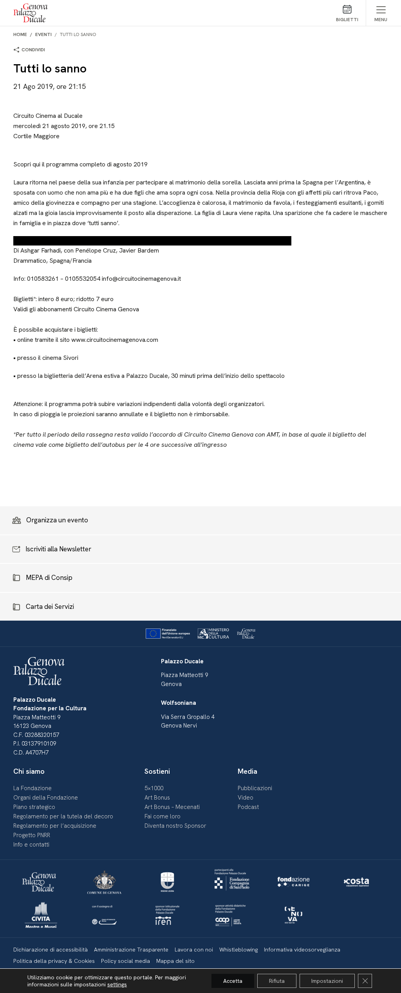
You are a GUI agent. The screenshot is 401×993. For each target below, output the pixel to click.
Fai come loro (163, 816)
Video (245, 798)
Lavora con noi (194, 949)
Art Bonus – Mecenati (172, 807)
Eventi (43, 34)
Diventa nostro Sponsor (175, 826)
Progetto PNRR (31, 835)
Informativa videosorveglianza (302, 949)
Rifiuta (277, 980)
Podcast (248, 807)
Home (20, 34)
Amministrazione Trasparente (131, 949)
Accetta (232, 980)
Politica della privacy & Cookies (54, 960)
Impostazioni (327, 980)
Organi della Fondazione (45, 798)
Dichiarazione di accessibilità (50, 949)
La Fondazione (32, 788)
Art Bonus (157, 798)
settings (117, 984)
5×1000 (154, 788)
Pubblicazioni (255, 788)
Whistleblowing (238, 949)
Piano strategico (34, 807)
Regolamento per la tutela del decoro (63, 816)
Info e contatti (31, 845)
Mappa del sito (175, 960)
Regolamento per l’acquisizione (54, 826)
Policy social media (125, 960)
